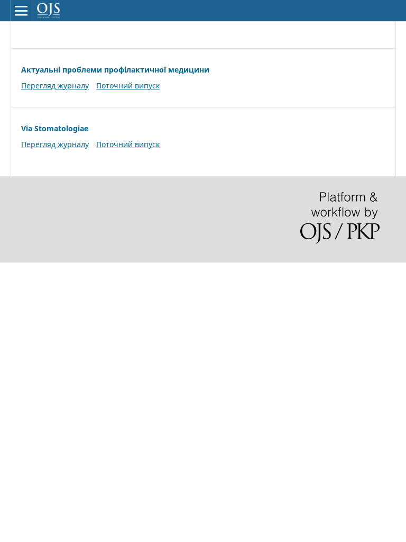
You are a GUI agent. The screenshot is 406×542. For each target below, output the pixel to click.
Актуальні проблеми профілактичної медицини (115, 70)
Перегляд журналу (55, 85)
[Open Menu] (21, 10)
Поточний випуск (128, 85)
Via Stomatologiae (54, 128)
